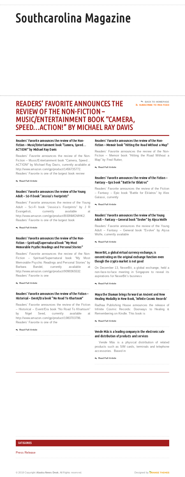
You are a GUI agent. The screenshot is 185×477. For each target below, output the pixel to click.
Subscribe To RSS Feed (154, 105)
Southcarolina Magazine (73, 18)
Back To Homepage (157, 102)
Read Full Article (28, 181)
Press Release (26, 452)
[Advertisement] (140, 59)
